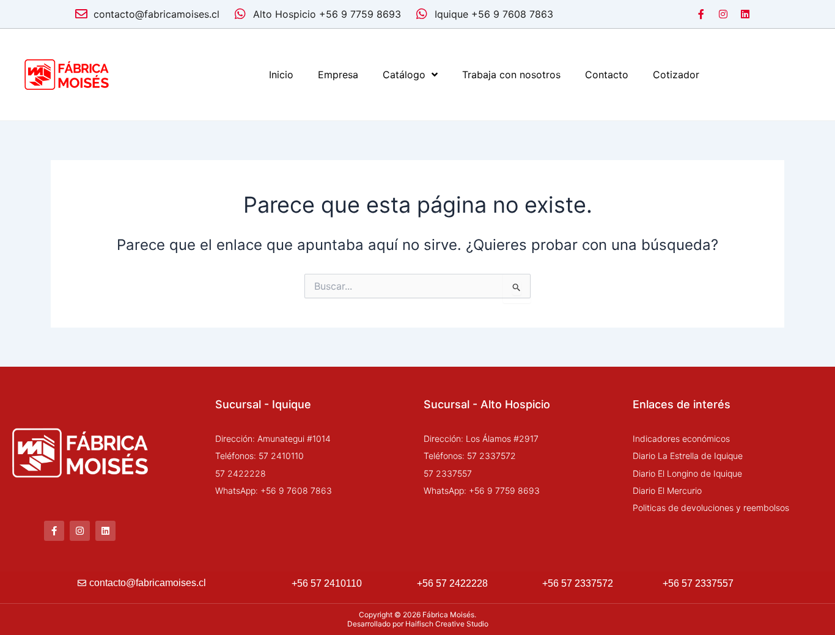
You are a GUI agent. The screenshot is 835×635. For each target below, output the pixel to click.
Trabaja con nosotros (511, 74)
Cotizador (676, 74)
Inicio (281, 74)
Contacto (606, 74)
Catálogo (404, 74)
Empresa (338, 74)
